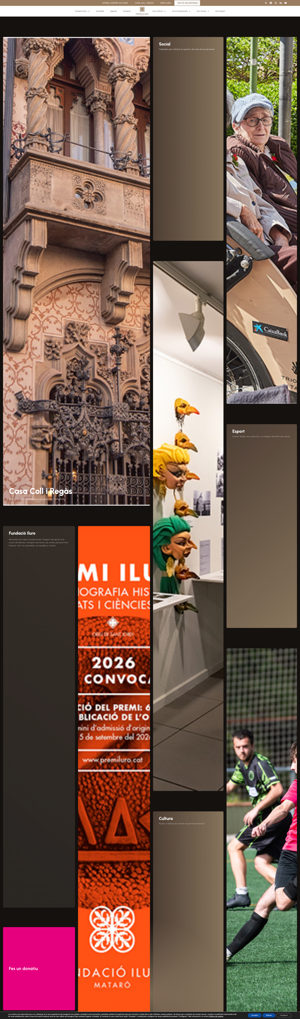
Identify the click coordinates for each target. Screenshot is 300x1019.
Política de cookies (216, 1016)
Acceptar (254, 1015)
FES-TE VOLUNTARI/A (188, 3)
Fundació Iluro (81, 11)
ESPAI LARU (165, 3)
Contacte (127, 11)
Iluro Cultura (158, 11)
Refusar (269, 1015)
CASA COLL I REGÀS (144, 3)
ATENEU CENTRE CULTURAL (115, 3)
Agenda (113, 11)
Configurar (284, 1015)
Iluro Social (201, 11)
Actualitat (100, 11)
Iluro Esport (220, 11)
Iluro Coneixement (180, 11)
